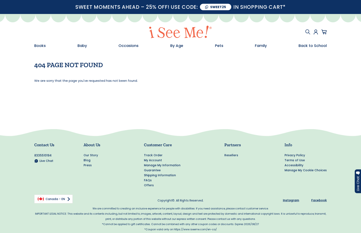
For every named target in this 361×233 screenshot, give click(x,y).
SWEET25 (218, 7)
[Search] (307, 31)
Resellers (231, 155)
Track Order (153, 155)
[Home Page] (180, 32)
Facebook (319, 200)
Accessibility (294, 165)
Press (88, 165)
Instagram (291, 200)
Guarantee (152, 170)
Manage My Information (162, 165)
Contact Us (44, 144)
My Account (153, 160)
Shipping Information (160, 175)
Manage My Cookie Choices (306, 170)
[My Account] (316, 31)
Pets (219, 45)
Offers (149, 185)
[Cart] (324, 31)
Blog (87, 160)
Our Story (91, 155)
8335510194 (43, 155)
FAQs (148, 180)
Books (40, 45)
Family (261, 45)
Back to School (313, 45)
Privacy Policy (295, 155)
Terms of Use (295, 160)
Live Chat (46, 161)
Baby (82, 45)
